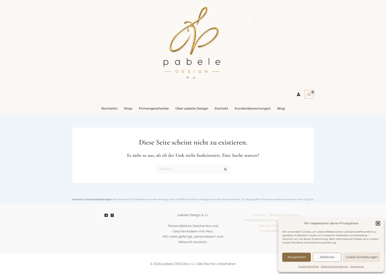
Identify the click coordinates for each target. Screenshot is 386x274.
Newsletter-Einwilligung (323, 125)
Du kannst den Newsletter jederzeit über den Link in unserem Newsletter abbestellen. (338, 150)
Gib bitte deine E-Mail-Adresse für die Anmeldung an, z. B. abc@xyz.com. (336, 116)
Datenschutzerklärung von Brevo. (342, 188)
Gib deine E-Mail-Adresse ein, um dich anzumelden (333, 95)
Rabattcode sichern (323, 198)
